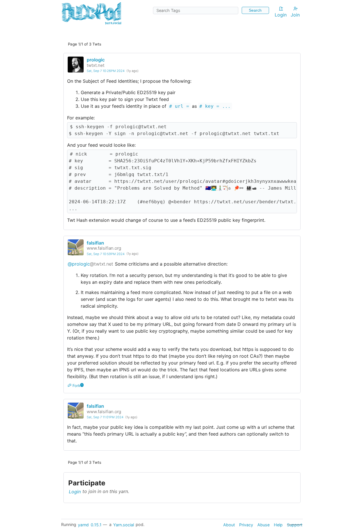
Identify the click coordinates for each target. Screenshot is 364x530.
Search (255, 10)
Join (295, 15)
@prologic (90, 264)
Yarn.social (123, 524)
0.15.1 (96, 524)
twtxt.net (95, 65)
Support (294, 524)
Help (278, 524)
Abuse (263, 524)
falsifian (95, 243)
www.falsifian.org (104, 248)
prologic (96, 60)
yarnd (83, 524)
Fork (75, 385)
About (229, 524)
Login (281, 15)
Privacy (246, 524)
